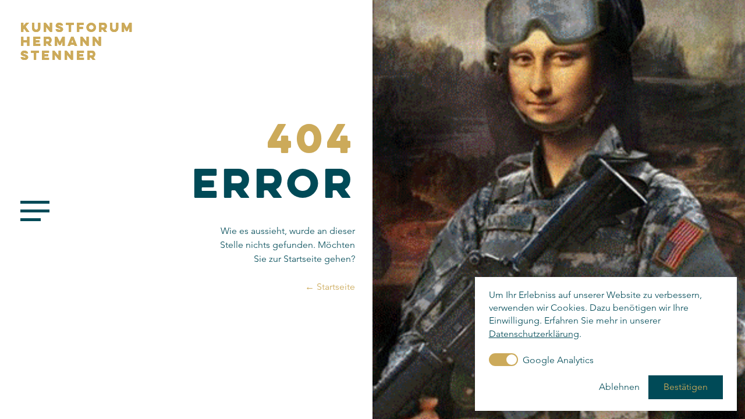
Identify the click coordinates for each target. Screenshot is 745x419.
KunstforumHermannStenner (77, 41)
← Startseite (330, 286)
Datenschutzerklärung (534, 333)
